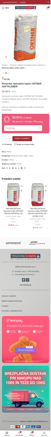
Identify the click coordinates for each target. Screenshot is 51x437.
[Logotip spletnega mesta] (25, 8)
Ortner (11, 160)
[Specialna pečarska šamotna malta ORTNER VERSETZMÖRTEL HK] (13, 194)
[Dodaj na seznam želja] (22, 186)
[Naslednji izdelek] (8, 73)
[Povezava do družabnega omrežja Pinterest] (12, 168)
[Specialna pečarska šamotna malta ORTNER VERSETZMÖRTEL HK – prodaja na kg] (37, 194)
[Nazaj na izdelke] (6, 73)
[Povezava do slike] (25, 256)
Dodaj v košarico (22, 138)
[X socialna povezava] (9, 168)
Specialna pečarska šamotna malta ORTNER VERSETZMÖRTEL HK (13, 210)
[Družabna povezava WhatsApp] (18, 168)
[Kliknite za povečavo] (6, 57)
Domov (5, 65)
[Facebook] (23, 280)
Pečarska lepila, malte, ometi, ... (14, 68)
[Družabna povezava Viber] (24, 168)
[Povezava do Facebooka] (6, 168)
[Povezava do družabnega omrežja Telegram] (21, 168)
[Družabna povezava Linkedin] (15, 168)
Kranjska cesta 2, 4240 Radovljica (27, 271)
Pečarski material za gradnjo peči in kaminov (27, 65)
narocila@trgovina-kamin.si (24, 274)
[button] (22, 190)
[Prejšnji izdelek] (3, 73)
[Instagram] (27, 280)
